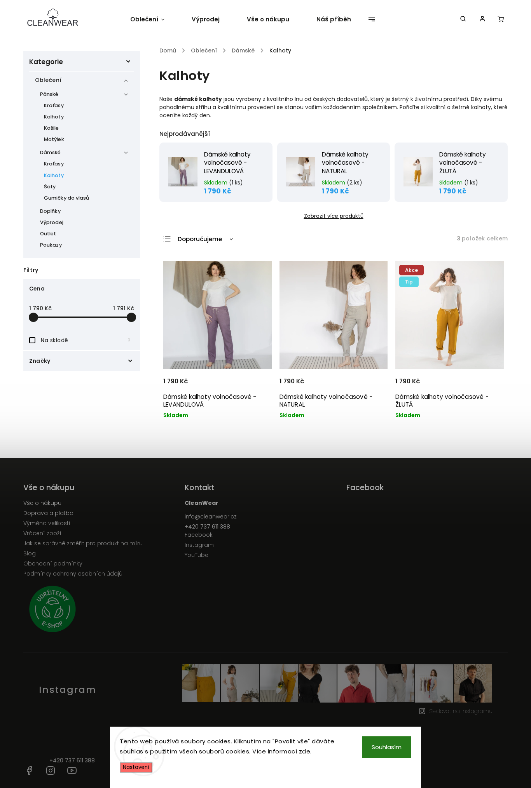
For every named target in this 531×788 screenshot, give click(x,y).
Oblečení (48, 80)
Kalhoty (54, 116)
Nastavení (136, 767)
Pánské (49, 94)
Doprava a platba (48, 513)
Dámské (50, 152)
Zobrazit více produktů (333, 216)
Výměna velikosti (46, 523)
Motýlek (54, 139)
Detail (256, 385)
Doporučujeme (200, 239)
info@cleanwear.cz (211, 516)
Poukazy (51, 245)
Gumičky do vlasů (66, 198)
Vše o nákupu (42, 503)
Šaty (50, 186)
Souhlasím (387, 747)
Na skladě (85, 340)
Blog (29, 553)
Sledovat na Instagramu (461, 711)
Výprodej (51, 222)
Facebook (199, 535)
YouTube (196, 555)
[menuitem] (154, 19)
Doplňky (50, 211)
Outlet (48, 233)
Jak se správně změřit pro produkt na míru (83, 543)
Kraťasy (54, 105)
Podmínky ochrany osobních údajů (72, 574)
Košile (51, 128)
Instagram (199, 545)
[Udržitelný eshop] (101, 610)
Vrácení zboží (42, 533)
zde (305, 751)
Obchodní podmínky (52, 563)
